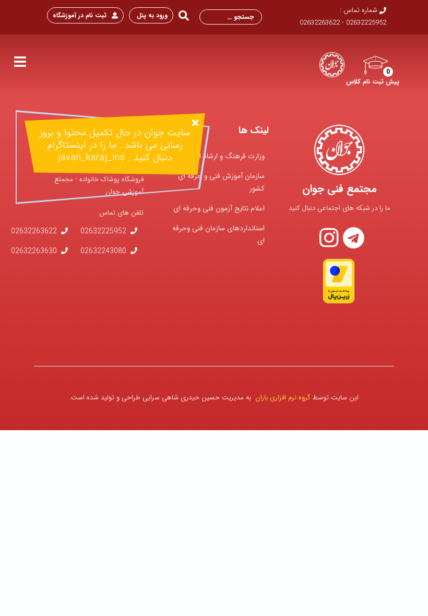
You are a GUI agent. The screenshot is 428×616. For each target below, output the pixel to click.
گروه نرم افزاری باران (283, 397)
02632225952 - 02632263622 (343, 22)
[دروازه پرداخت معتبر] (338, 281)
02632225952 (103, 231)
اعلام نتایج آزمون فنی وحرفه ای (219, 208)
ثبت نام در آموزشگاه (79, 15)
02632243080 (103, 251)
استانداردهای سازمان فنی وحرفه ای (218, 234)
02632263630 (34, 251)
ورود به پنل (151, 15)
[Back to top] (34, 582)
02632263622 (34, 231)
